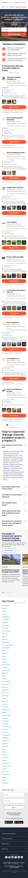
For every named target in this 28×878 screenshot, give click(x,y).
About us (5, 849)
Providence (5, 741)
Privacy (5, 863)
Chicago (4, 662)
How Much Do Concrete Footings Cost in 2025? (10, 571)
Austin (4, 749)
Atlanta (4, 659)
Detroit (4, 679)
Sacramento (6, 625)
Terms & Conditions (14, 867)
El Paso (4, 755)
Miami (4, 650)
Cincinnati (5, 718)
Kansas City (5, 690)
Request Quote (14, 107)
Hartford (4, 639)
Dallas (4, 752)
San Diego (5, 628)
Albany (4, 698)
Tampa (4, 656)
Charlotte (5, 707)
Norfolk (4, 769)
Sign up (14, 807)
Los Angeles (6, 620)
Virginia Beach (6, 774)
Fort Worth (5, 757)
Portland (4, 729)
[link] (14, 81)
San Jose (4, 634)
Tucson (4, 611)
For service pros (7, 839)
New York (5, 701)
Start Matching (14, 34)
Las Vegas (5, 696)
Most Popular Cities (8, 790)
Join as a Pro (17, 2)
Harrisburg (5, 732)
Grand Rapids (6, 681)
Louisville (5, 667)
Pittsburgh (5, 738)
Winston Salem (6, 715)
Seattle (4, 777)
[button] (4, 102)
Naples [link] (12, 7)
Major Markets (8, 601)
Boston (4, 676)
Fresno (4, 614)
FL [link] (7, 7)
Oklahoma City (6, 726)
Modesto (5, 622)
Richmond (5, 772)
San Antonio (6, 763)
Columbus (5, 724)
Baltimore (5, 673)
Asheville (5, 704)
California (9, 863)
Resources (5, 844)
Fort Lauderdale (7, 645)
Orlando (4, 653)
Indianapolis (5, 665)
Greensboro (6, 710)
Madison (4, 780)
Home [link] (3, 7)
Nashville (4, 746)
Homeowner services (9, 833)
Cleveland (5, 721)
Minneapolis (5, 684)
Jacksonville (5, 648)
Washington (5, 642)
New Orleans (6, 670)
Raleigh (4, 712)
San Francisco (6, 631)
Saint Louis (5, 693)
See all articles (8, 550)
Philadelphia (6, 735)
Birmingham (6, 605)
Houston (4, 760)
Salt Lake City (6, 766)
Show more (23, 97)
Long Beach (5, 617)
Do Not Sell (15, 863)
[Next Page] (25, 425)
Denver (4, 636)
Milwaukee (5, 783)
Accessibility (22, 863)
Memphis (5, 743)
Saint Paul (5, 687)
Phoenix (4, 608)
